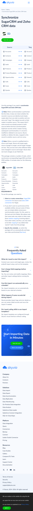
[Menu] (28, 2)
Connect (5, 434)
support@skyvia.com (9, 485)
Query (5, 426)
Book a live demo (16, 347)
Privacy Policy (7, 482)
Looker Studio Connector (10, 437)
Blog (4, 448)
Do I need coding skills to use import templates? (14, 310)
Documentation (7, 465)
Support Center (7, 462)
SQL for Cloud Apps (9, 415)
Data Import (6, 390)
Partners (5, 382)
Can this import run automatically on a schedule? (14, 284)
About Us (6, 377)
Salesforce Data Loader (10, 410)
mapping (14, 222)
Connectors (6, 429)
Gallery (8, 9)
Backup (5, 432)
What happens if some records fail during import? (13, 296)
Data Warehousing (8, 401)
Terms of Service (8, 477)
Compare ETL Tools (8, 456)
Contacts (5, 380)
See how (22, 232)
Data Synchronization (9, 396)
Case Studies (7, 451)
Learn (4, 459)
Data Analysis (7, 407)
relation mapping (14, 218)
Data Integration (8, 423)
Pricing (5, 440)
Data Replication (8, 399)
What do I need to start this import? (13, 259)
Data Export (6, 393)
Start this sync (7, 40)
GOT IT (7, 508)
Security (5, 479)
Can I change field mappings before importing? (13, 270)
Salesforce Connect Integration (12, 413)
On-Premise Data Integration (12, 404)
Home (3, 9)
